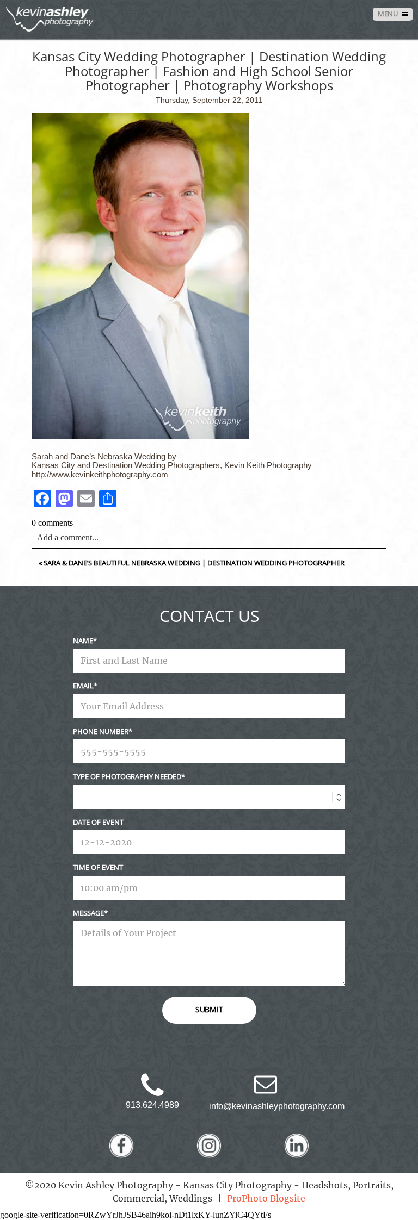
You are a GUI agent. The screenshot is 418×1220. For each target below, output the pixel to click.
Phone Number (100, 731)
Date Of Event (98, 822)
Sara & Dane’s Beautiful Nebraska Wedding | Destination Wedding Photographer (194, 563)
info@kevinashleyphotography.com (277, 1106)
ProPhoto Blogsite (266, 1198)
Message (88, 913)
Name (83, 640)
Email (83, 685)
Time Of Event (98, 867)
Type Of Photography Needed (127, 776)
